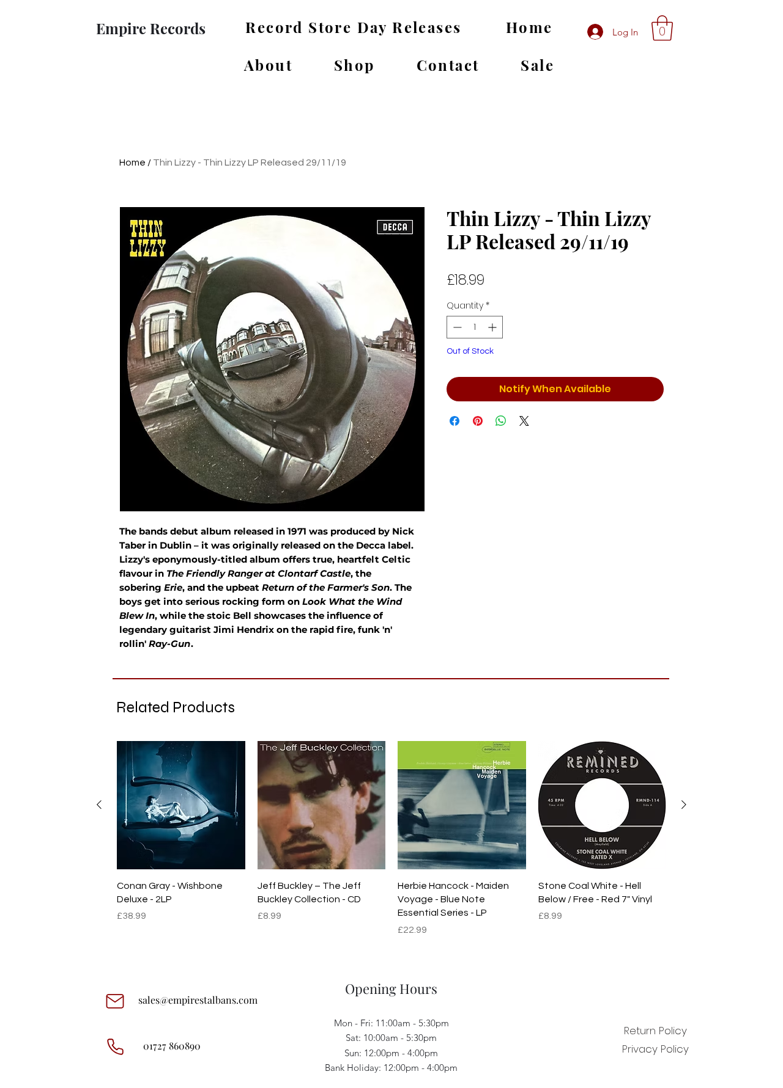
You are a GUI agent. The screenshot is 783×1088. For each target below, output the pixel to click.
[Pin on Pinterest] (477, 421)
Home (132, 162)
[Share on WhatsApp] (501, 421)
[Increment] (493, 327)
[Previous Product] (99, 804)
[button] (662, 28)
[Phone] (115, 1047)
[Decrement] (456, 327)
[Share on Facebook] (454, 421)
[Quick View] (181, 805)
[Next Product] (684, 804)
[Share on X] (524, 421)
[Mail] (115, 1001)
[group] (391, 845)
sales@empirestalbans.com (198, 999)
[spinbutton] (475, 327)
